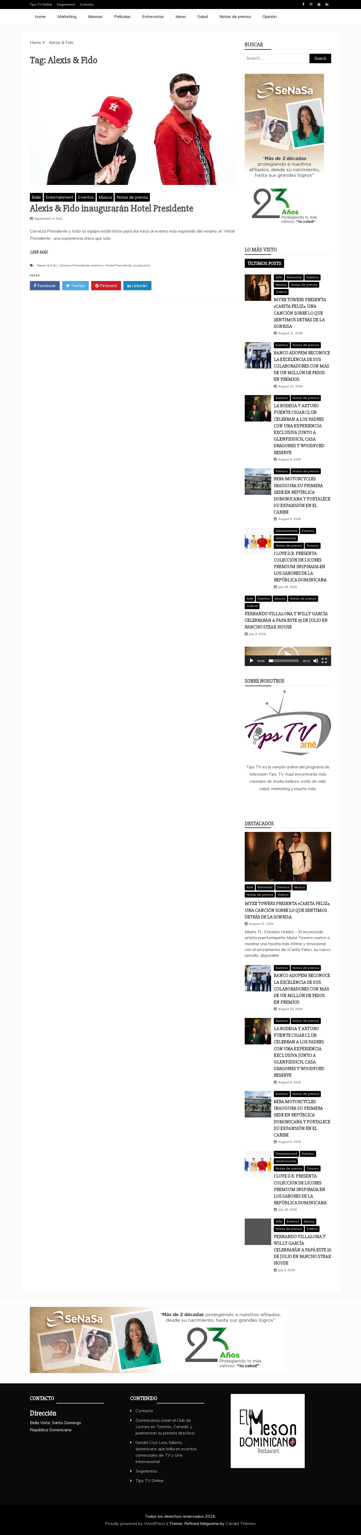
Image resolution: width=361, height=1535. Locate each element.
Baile (36, 197)
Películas (122, 16)
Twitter (77, 285)
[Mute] (315, 660)
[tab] (264, 263)
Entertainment (59, 197)
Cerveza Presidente (74, 265)
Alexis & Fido (47, 265)
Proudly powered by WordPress (135, 1523)
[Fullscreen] (324, 660)
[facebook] (264, 802)
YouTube (319, 4)
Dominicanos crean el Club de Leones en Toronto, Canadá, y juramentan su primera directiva (165, 1427)
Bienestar (294, 277)
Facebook (303, 4)
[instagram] (295, 802)
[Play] (251, 660)
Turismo (313, 545)
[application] (288, 656)
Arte (279, 277)
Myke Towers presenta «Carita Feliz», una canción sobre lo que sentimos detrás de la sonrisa (300, 313)
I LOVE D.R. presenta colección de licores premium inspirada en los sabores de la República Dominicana (300, 566)
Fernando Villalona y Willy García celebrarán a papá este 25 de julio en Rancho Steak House (286, 620)
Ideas (180, 16)
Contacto (87, 4)
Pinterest (108, 285)
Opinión (269, 16)
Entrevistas (153, 16)
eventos (97, 265)
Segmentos (66, 4)
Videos (281, 292)
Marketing (66, 16)
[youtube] (311, 802)
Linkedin (327, 4)
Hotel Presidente (118, 265)
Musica (105, 197)
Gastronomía (286, 538)
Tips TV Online (41, 4)
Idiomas (95, 16)
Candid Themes (241, 1523)
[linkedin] (280, 802)
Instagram (311, 4)
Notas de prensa (235, 16)
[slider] (284, 660)
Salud (202, 16)
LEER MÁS (39, 252)
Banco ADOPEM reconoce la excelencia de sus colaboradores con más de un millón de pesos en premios (302, 366)
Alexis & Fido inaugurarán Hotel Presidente (111, 208)
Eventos (86, 197)
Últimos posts (264, 263)
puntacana (141, 265)
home (40, 16)
